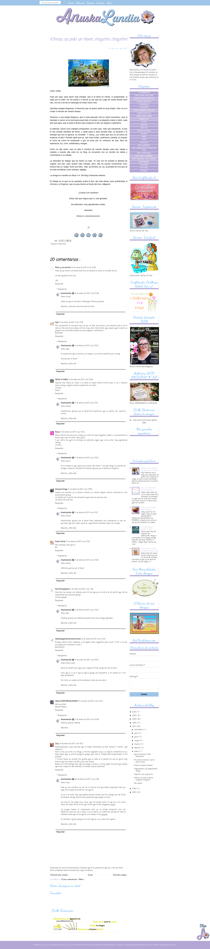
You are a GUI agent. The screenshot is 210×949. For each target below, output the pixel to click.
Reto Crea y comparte (144, 156)
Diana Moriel (60, 541)
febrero (137, 748)
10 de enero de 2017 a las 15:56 (80, 489)
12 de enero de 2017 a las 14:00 (93, 639)
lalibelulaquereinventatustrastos (68, 639)
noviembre (138, 729)
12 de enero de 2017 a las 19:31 (86, 660)
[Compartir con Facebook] (67, 241)
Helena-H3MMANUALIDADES (66, 701)
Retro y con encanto (63, 267)
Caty (57, 743)
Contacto (100, 2)
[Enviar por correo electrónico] (60, 241)
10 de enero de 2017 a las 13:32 (71, 322)
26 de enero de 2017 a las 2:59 (87, 779)
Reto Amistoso (144, 145)
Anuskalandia (66, 293)
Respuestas (62, 289)
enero (136, 751)
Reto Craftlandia (144, 153)
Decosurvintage (61, 489)
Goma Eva (144, 128)
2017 (134, 726)
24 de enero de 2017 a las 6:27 (71, 743)
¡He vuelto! (138, 783)
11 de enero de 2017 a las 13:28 (86, 560)
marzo (137, 744)
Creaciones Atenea (96, 175)
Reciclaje (144, 142)
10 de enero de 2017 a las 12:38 (83, 267)
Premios (90, 2)
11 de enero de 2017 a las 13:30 (86, 610)
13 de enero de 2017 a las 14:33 (90, 701)
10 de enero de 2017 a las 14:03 (72, 432)
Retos (109, 2)
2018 (134, 723)
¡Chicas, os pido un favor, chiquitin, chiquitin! (143, 779)
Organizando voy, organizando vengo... (145, 770)
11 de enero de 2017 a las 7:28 (81, 589)
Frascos (144, 125)
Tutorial (144, 171)
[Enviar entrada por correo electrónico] (55, 241)
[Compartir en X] (65, 241)
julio (136, 733)
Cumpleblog (144, 104)
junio (136, 737)
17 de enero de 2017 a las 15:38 (87, 719)
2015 (134, 792)
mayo (136, 740)
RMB (144, 140)
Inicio (71, 2)
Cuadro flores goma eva (144, 99)
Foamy (144, 122)
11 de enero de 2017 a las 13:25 (86, 457)
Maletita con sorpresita (143, 774)
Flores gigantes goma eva (144, 110)
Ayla (57, 322)
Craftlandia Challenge (144, 96)
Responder (59, 284)
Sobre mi (80, 2)
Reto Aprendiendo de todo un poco (144, 149)
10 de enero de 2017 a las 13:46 (81, 379)
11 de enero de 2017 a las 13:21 (86, 403)
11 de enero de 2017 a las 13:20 (86, 345)
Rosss (57, 432)
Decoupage (144, 107)
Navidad (144, 134)
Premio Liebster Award (143, 765)
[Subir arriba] (203, 932)
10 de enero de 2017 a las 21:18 (78, 541)
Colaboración (144, 93)
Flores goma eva (144, 113)
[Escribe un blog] (62, 241)
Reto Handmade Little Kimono (144, 159)
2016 (134, 788)
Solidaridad (62, 244)
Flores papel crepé (144, 116)
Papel (144, 137)
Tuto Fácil (144, 168)
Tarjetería (144, 165)
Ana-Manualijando (62, 589)
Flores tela (144, 119)
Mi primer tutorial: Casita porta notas (144, 761)
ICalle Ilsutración (75, 945)
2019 (134, 719)
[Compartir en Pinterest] (70, 241)
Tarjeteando (144, 162)
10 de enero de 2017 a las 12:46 (87, 293)
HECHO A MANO (61, 379)
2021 (134, 712)
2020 (134, 715)
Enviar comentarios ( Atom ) (72, 879)
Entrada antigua (120, 874)
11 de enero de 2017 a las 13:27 (86, 512)
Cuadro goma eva (144, 101)
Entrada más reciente (59, 874)
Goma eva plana (144, 131)
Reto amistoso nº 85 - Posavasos (143, 755)
